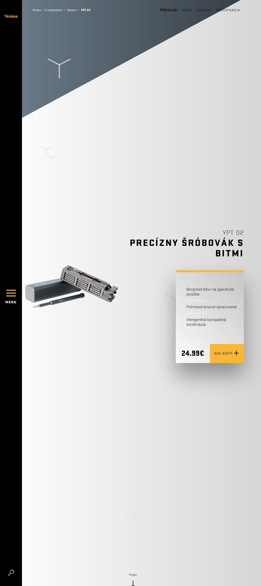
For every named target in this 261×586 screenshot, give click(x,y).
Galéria (204, 10)
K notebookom (54, 10)
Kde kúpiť (223, 353)
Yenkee (36, 10)
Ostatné (72, 10)
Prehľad (168, 10)
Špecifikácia (228, 10)
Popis (187, 10)
